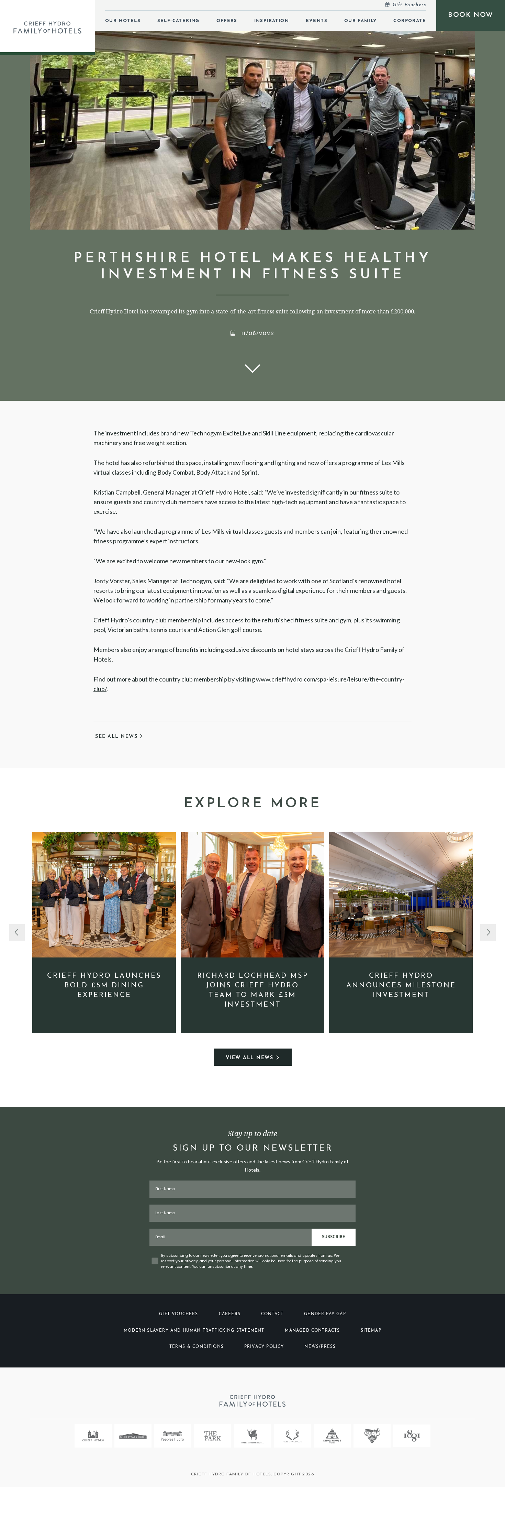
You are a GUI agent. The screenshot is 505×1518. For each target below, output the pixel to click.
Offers (226, 21)
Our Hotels (123, 21)
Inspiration (271, 21)
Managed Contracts (312, 1331)
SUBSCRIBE (333, 1237)
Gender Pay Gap (325, 1314)
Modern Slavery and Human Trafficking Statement (194, 1331)
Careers (229, 1314)
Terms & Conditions (196, 1347)
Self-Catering (178, 21)
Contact (272, 1314)
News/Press (320, 1347)
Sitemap (371, 1331)
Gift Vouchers (409, 5)
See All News (117, 736)
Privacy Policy (264, 1347)
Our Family (360, 21)
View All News (249, 1058)
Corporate (409, 21)
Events (316, 21)
